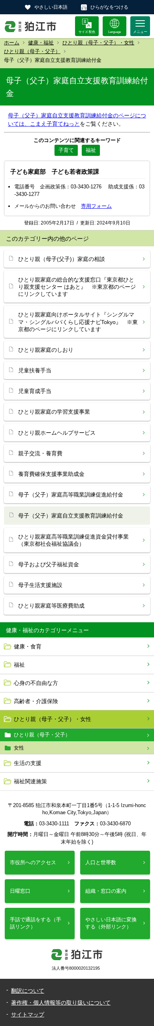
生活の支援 (27, 763)
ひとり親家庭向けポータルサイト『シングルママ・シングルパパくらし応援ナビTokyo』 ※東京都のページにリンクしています (78, 321)
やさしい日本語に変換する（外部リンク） (111, 923)
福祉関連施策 (30, 781)
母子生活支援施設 (40, 585)
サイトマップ (27, 1014)
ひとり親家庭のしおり (45, 350)
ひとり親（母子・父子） (32, 51)
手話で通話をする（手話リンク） (35, 923)
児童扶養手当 (34, 370)
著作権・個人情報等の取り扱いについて (61, 1002)
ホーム (11, 43)
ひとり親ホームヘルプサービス (57, 433)
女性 (19, 748)
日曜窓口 (20, 891)
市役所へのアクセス (33, 862)
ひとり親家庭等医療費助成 (51, 605)
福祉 (19, 665)
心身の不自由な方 (36, 683)
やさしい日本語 (51, 7)
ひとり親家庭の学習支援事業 (54, 411)
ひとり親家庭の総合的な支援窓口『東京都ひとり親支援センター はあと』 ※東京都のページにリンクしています (77, 286)
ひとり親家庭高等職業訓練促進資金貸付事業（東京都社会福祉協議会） (73, 540)
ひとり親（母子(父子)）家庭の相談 (61, 259)
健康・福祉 (41, 43)
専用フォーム (96, 206)
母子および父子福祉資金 (48, 564)
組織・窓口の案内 (105, 891)
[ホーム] (30, 26)
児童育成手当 (34, 391)
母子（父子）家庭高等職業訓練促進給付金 (70, 494)
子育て (66, 150)
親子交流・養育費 (40, 453)
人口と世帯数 (100, 862)
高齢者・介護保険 (36, 701)
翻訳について (27, 991)
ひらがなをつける (109, 7)
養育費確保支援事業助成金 (51, 474)
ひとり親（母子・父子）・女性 (98, 43)
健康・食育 (27, 646)
